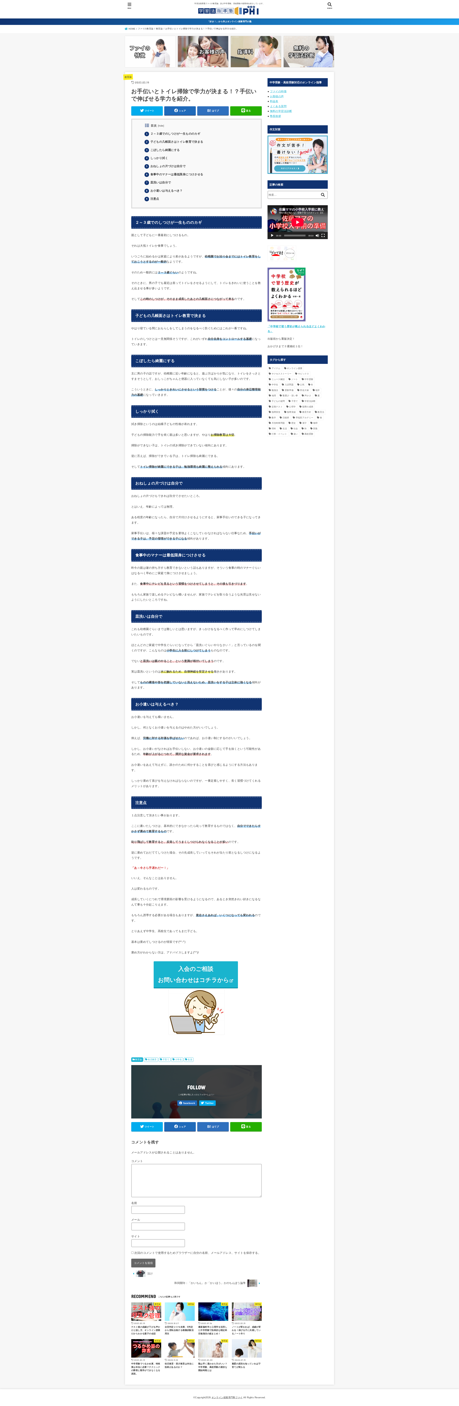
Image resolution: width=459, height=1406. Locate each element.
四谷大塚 (304, 390)
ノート (294, 379)
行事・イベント (279, 434)
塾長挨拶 (275, 116)
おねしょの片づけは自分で (166, 166)
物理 (315, 423)
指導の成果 (307, 406)
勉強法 (275, 390)
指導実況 (276, 412)
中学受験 (308, 379)
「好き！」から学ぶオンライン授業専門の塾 (229, 21)
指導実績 (291, 412)
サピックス (303, 373)
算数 (315, 428)
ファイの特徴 (278, 91)
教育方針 (306, 412)
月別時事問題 (278, 423)
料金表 (274, 101)
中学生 (275, 384)
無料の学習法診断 (281, 111)
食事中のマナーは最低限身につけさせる (174, 174)
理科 (274, 428)
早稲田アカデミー (304, 417)
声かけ (307, 395)
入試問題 (289, 384)
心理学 (292, 406)
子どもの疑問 (278, 401)
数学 (274, 417)
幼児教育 (152, 1059)
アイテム (276, 368)
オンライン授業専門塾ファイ (227, 1397)
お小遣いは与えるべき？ (164, 190)
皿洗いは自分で (158, 182)
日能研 (286, 417)
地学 (317, 390)
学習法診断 (310, 401)
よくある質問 (278, 106)
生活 (190, 1059)
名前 (134, 1203)
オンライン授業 (294, 368)
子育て (166, 1059)
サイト (135, 1236)
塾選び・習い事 (290, 395)
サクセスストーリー (282, 373)
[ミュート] (317, 235)
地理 (274, 395)
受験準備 (289, 390)
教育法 (321, 412)
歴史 (293, 423)
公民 (302, 384)
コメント (137, 1161)
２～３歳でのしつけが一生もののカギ (173, 133)
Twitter (209, 1103)
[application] (298, 222)
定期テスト (277, 406)
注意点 (152, 198)
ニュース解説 (278, 379)
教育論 (128, 76)
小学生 (178, 1059)
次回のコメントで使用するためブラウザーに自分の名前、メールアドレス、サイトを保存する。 (197, 1252)
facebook (189, 1103)
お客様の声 (277, 96)
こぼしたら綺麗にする (163, 149)
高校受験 (308, 434)
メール (135, 1219)
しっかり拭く (157, 158)
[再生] (272, 235)
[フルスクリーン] (323, 235)
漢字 (304, 423)
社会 (296, 428)
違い (296, 434)
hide (161, 126)
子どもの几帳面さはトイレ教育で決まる (174, 141)
